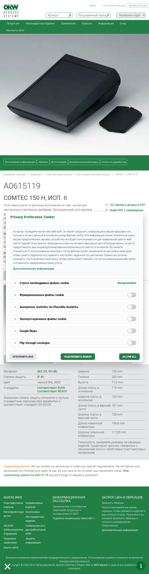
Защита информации (33, 540)
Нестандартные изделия (40, 23)
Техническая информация (20, 162)
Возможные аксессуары (83, 162)
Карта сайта (11, 547)
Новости (87, 23)
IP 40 (40, 377)
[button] (7, 566)
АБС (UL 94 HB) (47, 371)
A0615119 (132, 174)
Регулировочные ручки (14, 513)
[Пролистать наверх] (129, 565)
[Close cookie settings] (7, 566)
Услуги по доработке (113, 162)
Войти (93, 5)
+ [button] (15, 283)
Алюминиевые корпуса (34, 505)
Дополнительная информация (120, 530)
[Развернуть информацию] (140, 565)
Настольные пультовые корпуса (93, 174)
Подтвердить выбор (78, 356)
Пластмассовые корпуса (59, 174)
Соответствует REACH (52, 391)
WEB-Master (101, 564)
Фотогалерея (59, 162)
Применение (68, 23)
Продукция (12, 23)
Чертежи (43, 162)
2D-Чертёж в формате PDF (127, 205)
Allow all (129, 356)
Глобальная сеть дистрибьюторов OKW (35, 529)
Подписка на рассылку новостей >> (74, 518)
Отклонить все (23, 356)
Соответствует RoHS (51, 388)
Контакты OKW (15, 30)
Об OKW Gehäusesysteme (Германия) (13, 529)
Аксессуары (32, 511)
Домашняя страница (14, 174)
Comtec (119, 174)
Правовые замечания (10, 540)
